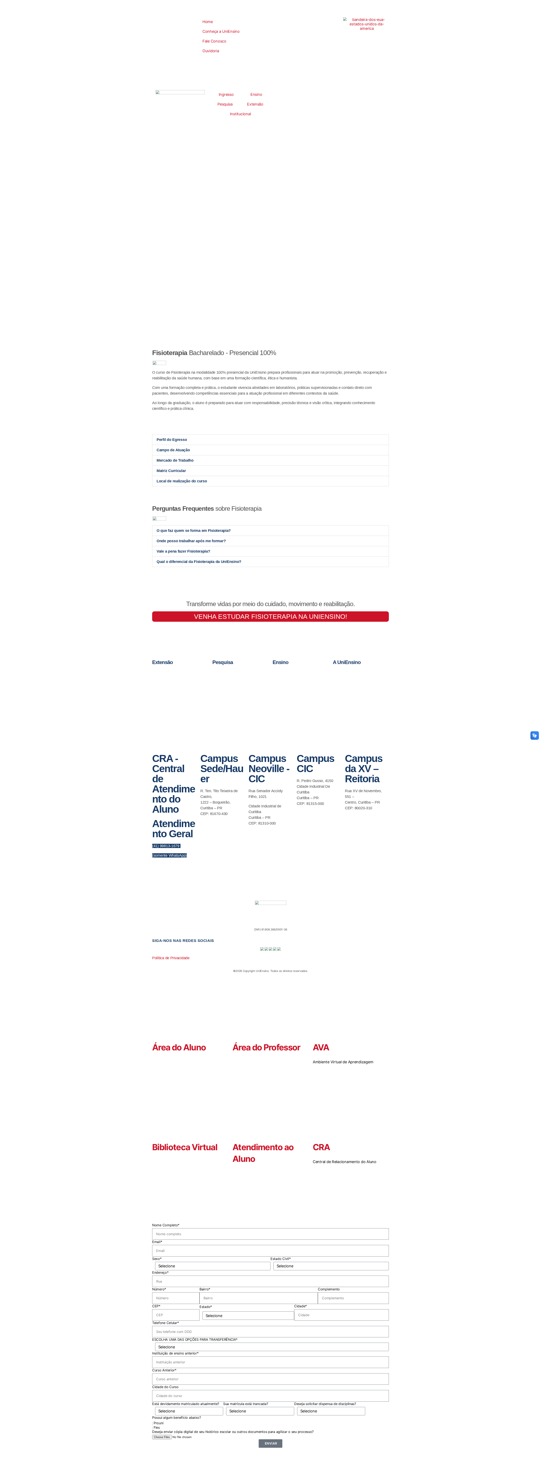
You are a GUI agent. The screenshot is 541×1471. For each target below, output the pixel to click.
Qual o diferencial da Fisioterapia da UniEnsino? (199, 562)
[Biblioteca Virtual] (157, 1123)
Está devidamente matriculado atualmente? (185, 1404)
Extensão (255, 104)
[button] (270, 440)
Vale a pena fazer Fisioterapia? (183, 551)
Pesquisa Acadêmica (235, 681)
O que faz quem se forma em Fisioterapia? (194, 530)
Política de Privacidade (171, 958)
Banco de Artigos (232, 672)
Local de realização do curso (182, 481)
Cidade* (300, 1306)
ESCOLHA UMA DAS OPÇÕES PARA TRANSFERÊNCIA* (195, 1339)
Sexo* (157, 1259)
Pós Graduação (292, 681)
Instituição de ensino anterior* (175, 1353)
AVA (321, 1047)
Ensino (256, 94)
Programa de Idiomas (295, 686)
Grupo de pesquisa (233, 676)
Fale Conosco (214, 41)
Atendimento (350, 680)
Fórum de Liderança (174, 686)
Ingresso (226, 94)
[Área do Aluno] (157, 1023)
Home (207, 21)
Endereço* (160, 1272)
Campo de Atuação (173, 450)
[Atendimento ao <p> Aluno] (237, 1123)
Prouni (158, 1423)
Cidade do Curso (165, 1387)
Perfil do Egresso (172, 440)
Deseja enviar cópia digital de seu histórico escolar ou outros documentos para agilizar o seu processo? (233, 1432)
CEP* (156, 1306)
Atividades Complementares (359, 685)
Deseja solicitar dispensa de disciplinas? (325, 1404)
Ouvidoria (210, 51)
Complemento (329, 1289)
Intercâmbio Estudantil (175, 691)
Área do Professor (266, 1047)
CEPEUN (168, 672)
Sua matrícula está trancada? (245, 1404)
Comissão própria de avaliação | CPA (364, 695)
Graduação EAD (292, 676)
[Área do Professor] (237, 1023)
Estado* (205, 1307)
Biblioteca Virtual (184, 1147)
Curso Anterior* (164, 1370)
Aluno (243, 1159)
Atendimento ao (263, 1147)
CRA (321, 1147)
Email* (157, 1242)
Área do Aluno (179, 1047)
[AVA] (318, 1023)
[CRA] (318, 1123)
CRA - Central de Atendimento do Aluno (173, 784)
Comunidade (170, 676)
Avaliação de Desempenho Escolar (363, 690)
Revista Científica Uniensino (239, 686)
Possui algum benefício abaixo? (176, 1417)
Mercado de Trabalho (175, 460)
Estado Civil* (280, 1259)
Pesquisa (225, 104)
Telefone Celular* (165, 1323)
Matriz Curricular (171, 471)
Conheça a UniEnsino (221, 31)
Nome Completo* (165, 1225)
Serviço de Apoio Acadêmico (359, 705)
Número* (159, 1289)
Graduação (289, 672)
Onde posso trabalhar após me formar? (191, 541)
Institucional (240, 114)
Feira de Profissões (173, 681)
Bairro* (204, 1289)
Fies (157, 1427)
